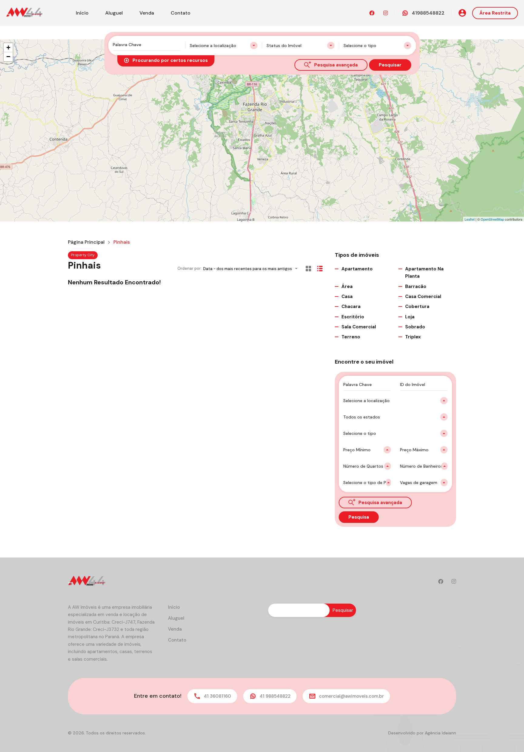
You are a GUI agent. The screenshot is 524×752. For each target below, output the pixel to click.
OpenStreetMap (492, 219)
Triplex (413, 337)
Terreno (350, 337)
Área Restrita (495, 13)
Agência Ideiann (440, 733)
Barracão (415, 286)
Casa (347, 296)
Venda (146, 13)
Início (82, 13)
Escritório (352, 317)
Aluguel (114, 13)
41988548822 (428, 13)
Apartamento (357, 269)
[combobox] (223, 45)
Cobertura (417, 306)
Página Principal (86, 242)
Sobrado (415, 327)
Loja (410, 317)
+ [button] (8, 47)
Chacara (351, 306)
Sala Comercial (358, 327)
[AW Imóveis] (24, 12)
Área (347, 286)
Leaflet (470, 219)
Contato (180, 13)
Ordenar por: (189, 268)
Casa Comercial (423, 296)
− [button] (8, 56)
